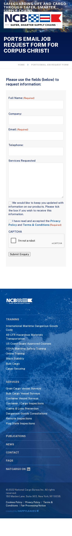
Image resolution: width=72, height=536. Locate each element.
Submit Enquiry (19, 254)
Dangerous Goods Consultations (26, 413)
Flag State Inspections (20, 423)
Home (21, 64)
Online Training (15, 353)
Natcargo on (16, 469)
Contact (12, 452)
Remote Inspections (19, 418)
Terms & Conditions (36, 224)
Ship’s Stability (15, 358)
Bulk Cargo (13, 363)
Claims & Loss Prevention (22, 408)
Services (12, 381)
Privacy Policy (32, 502)
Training (12, 319)
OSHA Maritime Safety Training (26, 348)
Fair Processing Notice (33, 505)
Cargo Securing (15, 368)
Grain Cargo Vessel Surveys (23, 388)
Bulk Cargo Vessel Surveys (23, 393)
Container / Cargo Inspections (25, 403)
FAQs (9, 460)
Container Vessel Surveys (22, 398)
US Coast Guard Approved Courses (28, 343)
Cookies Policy (14, 502)
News (10, 444)
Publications (16, 436)
